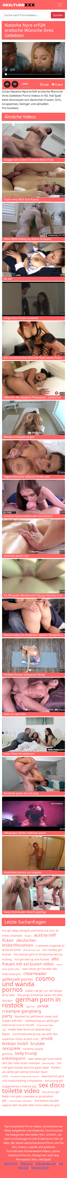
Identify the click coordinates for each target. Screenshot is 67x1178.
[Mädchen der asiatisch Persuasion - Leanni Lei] (33, 378)
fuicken (28, 935)
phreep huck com (31, 950)
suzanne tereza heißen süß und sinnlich (28, 516)
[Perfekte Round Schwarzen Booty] (33, 655)
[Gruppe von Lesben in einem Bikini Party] (33, 140)
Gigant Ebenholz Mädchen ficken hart (26, 476)
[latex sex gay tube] (33, 695)
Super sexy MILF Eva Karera (21, 199)
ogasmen (30, 1006)
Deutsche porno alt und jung (21, 793)
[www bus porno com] (33, 536)
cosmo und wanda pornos (28, 984)
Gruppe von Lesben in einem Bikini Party (29, 159)
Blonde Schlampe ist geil (19, 437)
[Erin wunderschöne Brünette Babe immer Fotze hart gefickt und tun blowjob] (33, 338)
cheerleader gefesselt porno (24, 976)
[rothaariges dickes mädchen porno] (33, 814)
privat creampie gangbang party (25, 1011)
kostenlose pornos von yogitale (23, 872)
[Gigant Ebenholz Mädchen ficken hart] (33, 457)
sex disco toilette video (33, 1088)
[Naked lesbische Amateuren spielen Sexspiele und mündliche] (33, 616)
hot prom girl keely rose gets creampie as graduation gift (31, 1096)
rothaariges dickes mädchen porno (25, 833)
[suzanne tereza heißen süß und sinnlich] (33, 497)
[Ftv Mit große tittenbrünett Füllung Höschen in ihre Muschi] (33, 576)
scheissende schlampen (20, 1100)
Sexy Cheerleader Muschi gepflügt (25, 912)
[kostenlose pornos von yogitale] (33, 853)
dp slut (8, 278)
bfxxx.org (26, 1163)
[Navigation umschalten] (60, 4)
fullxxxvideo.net (46, 1163)
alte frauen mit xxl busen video (30, 961)
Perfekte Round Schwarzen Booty (24, 674)
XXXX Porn (11, 1163)
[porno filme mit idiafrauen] (33, 734)
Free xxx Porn (40, 1168)
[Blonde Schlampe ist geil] (33, 418)
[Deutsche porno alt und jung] (33, 774)
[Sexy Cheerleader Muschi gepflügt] (33, 893)
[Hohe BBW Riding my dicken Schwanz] (33, 220)
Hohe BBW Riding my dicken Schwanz (27, 239)
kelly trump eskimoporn (19, 1055)
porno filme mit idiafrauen (19, 753)
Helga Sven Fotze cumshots (21, 318)
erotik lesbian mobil (27, 1041)
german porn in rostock (31, 1002)
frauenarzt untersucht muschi (25, 1076)
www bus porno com (16, 555)
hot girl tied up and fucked (31, 959)
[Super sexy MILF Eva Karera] (33, 180)
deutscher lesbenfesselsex (19, 942)
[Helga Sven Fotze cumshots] (33, 299)
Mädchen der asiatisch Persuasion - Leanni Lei (32, 397)
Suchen (58, 15)
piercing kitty (48, 1063)
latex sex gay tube (15, 714)
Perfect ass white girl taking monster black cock (31, 1072)
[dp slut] (33, 259)
